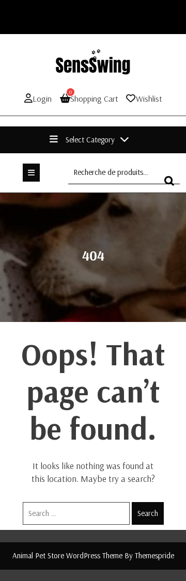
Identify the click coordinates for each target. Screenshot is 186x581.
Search (147, 513)
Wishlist (149, 98)
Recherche (172, 185)
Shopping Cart (93, 98)
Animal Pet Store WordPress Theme (67, 555)
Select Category (90, 139)
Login (42, 98)
